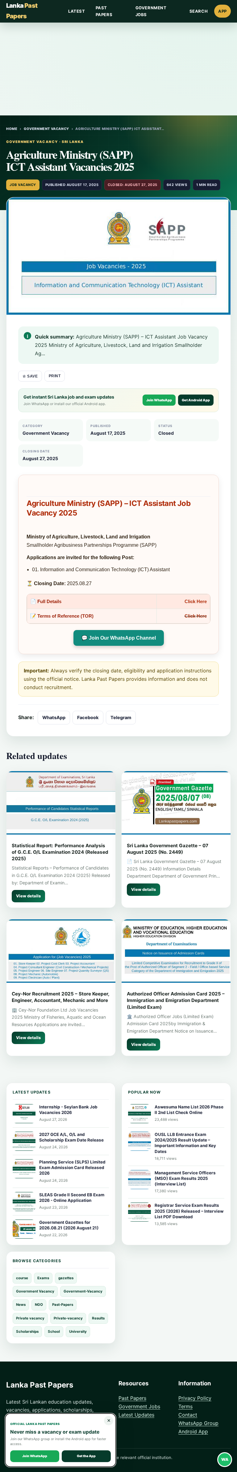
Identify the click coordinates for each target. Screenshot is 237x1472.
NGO (39, 1304)
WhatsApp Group (198, 1423)
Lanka (21, 11)
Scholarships (27, 1331)
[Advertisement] (118, 69)
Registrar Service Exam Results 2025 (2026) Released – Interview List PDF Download (189, 1211)
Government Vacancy (46, 129)
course (22, 1278)
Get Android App (196, 400)
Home (11, 129)
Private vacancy (30, 1318)
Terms (185, 1406)
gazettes (65, 1278)
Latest (76, 11)
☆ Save (30, 376)
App (222, 11)
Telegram (120, 717)
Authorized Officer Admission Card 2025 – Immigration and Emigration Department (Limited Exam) (176, 1000)
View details (28, 896)
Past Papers (104, 11)
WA (224, 1459)
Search (198, 11)
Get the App (86, 1456)
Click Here (196, 601)
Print (54, 376)
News (21, 1304)
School (54, 1331)
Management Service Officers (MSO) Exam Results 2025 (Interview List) (185, 1178)
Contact (187, 1415)
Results (98, 1318)
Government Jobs (151, 11)
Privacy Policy (194, 1398)
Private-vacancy (68, 1318)
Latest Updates (136, 1415)
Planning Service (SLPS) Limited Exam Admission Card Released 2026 (72, 1167)
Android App (193, 1431)
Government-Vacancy (83, 1291)
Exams (43, 1278)
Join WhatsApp (159, 400)
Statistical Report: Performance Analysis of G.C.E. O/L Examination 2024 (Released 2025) (60, 852)
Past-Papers (62, 1304)
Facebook (88, 717)
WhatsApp (53, 717)
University (78, 1331)
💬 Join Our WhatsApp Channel (118, 638)
